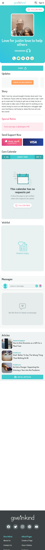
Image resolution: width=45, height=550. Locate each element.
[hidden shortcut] (9, 59)
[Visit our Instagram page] (22, 526)
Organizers (20, 51)
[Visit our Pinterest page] (29, 526)
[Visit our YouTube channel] (36, 526)
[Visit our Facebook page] (8, 526)
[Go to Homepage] (19, 3)
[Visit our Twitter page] (15, 526)
